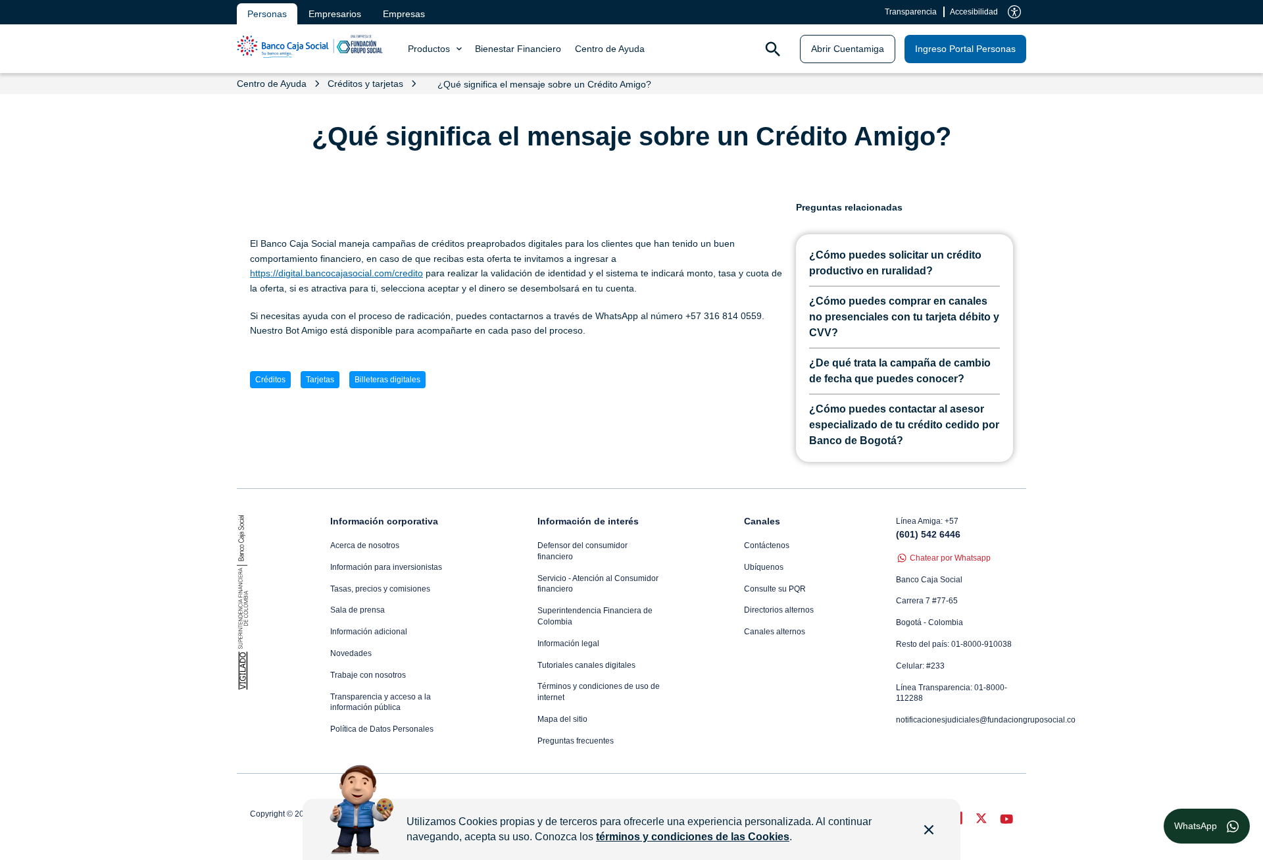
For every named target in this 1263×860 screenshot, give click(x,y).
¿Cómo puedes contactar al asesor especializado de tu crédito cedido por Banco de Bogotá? (904, 424)
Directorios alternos (779, 610)
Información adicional (368, 631)
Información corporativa (384, 521)
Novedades (351, 653)
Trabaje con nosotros (368, 675)
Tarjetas (320, 379)
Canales (762, 521)
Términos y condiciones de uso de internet (598, 692)
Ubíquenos (763, 567)
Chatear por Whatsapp (950, 558)
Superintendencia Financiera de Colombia (595, 616)
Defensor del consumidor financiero (582, 551)
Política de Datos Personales (381, 729)
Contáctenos (766, 545)
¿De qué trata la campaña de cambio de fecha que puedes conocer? (900, 370)
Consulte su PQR (775, 589)
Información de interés (588, 521)
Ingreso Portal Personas (965, 48)
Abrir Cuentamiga (847, 48)
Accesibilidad (974, 11)
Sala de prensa (357, 610)
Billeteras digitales (387, 379)
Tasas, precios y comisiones (380, 589)
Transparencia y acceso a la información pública (380, 702)
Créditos (270, 379)
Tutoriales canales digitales (586, 665)
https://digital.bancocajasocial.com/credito (336, 273)
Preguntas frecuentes (575, 741)
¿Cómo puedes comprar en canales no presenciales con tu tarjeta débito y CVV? (904, 316)
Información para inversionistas (386, 567)
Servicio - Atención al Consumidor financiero (597, 584)
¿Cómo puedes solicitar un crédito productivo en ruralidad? (895, 262)
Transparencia (911, 11)
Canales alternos (774, 631)
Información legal (568, 643)
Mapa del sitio (562, 719)
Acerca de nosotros (364, 545)
